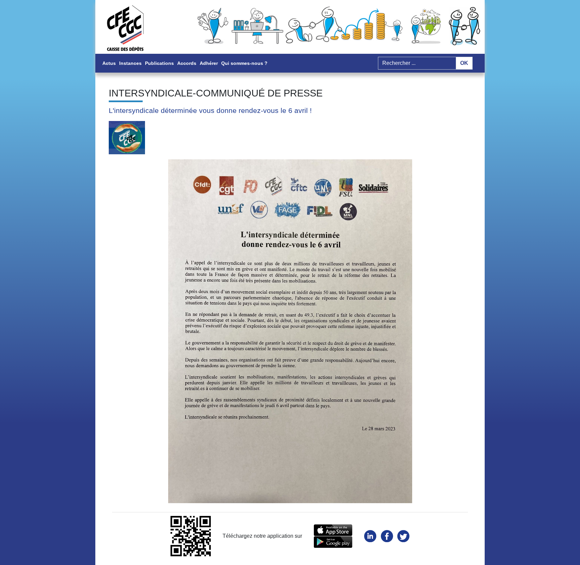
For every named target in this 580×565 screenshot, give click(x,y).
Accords (186, 63)
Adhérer (209, 63)
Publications (159, 63)
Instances (130, 63)
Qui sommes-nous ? (244, 63)
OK (464, 63)
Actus (109, 63)
